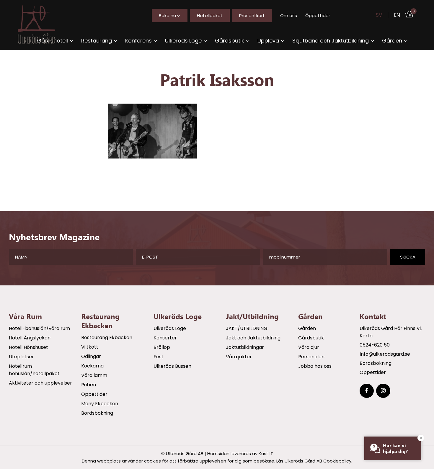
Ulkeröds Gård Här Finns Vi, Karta (391, 332)
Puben (88, 384)
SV (379, 15)
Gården (307, 328)
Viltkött (89, 347)
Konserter (165, 337)
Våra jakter (239, 356)
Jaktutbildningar (245, 347)
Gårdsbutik (311, 337)
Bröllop (162, 347)
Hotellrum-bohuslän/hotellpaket (34, 370)
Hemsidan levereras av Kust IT (240, 453)
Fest (159, 356)
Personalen (311, 356)
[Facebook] (367, 391)
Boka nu (167, 15)
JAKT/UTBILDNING (246, 328)
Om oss (288, 15)
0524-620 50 (375, 344)
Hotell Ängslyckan (29, 337)
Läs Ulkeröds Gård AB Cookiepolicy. (314, 461)
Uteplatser (21, 356)
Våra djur (308, 347)
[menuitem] (99, 40)
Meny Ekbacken (99, 403)
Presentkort (252, 15)
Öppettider (317, 15)
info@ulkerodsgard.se (385, 354)
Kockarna (92, 365)
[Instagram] (383, 391)
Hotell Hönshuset (28, 347)
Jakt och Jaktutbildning (253, 337)
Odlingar (91, 356)
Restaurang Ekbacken (106, 337)
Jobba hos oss (315, 366)
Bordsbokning (97, 413)
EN (397, 15)
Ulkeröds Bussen (172, 366)
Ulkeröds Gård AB (184, 453)
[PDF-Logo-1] (41, 24)
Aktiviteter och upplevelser (40, 383)
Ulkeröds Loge (170, 328)
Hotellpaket (210, 15)
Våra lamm (94, 375)
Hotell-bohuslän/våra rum (39, 328)
